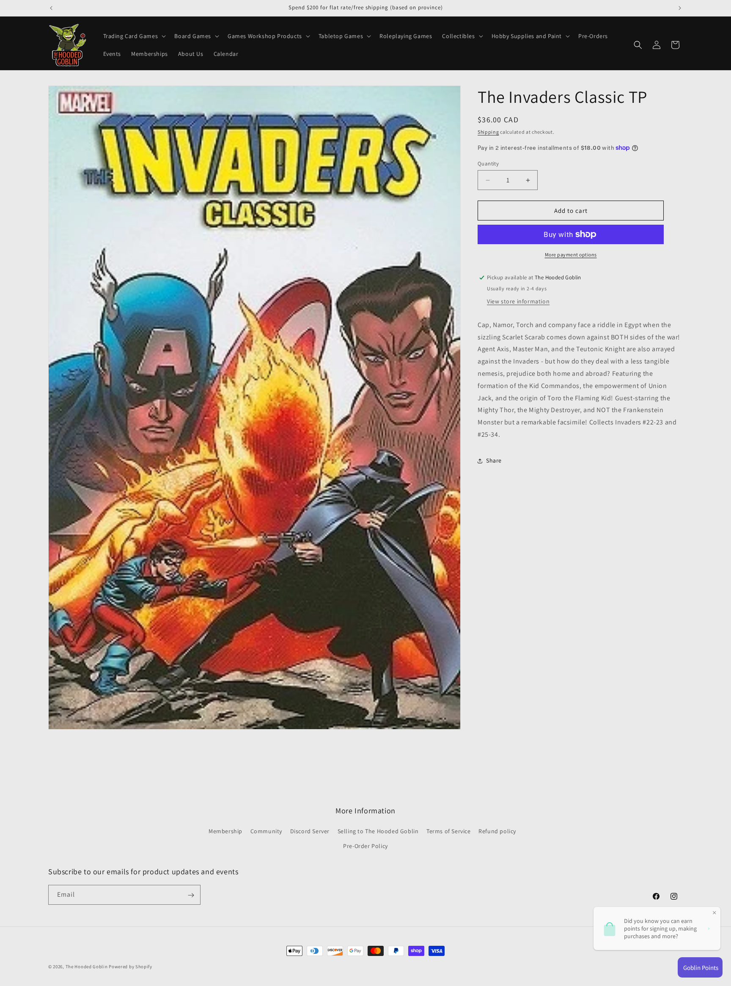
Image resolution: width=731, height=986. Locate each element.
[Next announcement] (680, 8)
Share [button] (494, 460)
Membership (225, 831)
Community (266, 831)
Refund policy (497, 831)
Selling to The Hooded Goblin (378, 831)
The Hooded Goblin (87, 966)
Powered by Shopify (130, 966)
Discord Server (310, 831)
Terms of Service (448, 831)
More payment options (571, 254)
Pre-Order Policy (365, 846)
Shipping (488, 132)
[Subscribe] (190, 895)
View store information (518, 301)
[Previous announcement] (51, 8)
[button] (134, 36)
